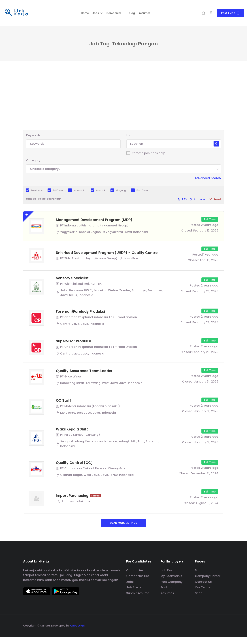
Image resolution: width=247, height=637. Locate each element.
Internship (79, 190)
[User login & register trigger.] (211, 13)
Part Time (142, 190)
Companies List (137, 576)
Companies (134, 570)
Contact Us (203, 582)
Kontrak (100, 190)
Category (33, 160)
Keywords (33, 135)
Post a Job (228, 13)
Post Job (167, 587)
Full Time (58, 190)
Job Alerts (133, 587)
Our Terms (202, 587)
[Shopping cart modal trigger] (203, 13)
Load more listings (123, 523)
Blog (198, 570)
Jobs (130, 582)
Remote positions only (148, 153)
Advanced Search (208, 178)
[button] (97, 13)
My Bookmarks (171, 576)
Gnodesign (77, 625)
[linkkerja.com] (16, 13)
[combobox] (123, 168)
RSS (184, 199)
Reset (217, 199)
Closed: (187, 230)
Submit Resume (137, 593)
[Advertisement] (123, 103)
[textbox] (45, 169)
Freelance (36, 190)
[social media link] (221, 625)
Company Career (207, 576)
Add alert (200, 199)
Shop (199, 593)
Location (132, 135)
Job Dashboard (172, 570)
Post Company (171, 582)
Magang (121, 190)
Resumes (167, 593)
